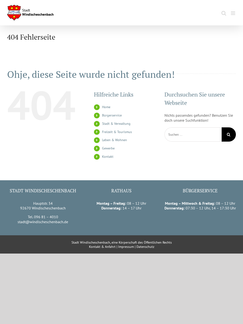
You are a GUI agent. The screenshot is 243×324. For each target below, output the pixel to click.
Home (106, 107)
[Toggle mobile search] (223, 13)
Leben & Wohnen (114, 140)
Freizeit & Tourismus (117, 132)
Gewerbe (108, 148)
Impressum (126, 247)
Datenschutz (145, 247)
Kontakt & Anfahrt (102, 247)
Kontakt (107, 156)
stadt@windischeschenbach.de (43, 221)
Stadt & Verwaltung (116, 123)
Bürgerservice (112, 115)
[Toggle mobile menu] (233, 13)
